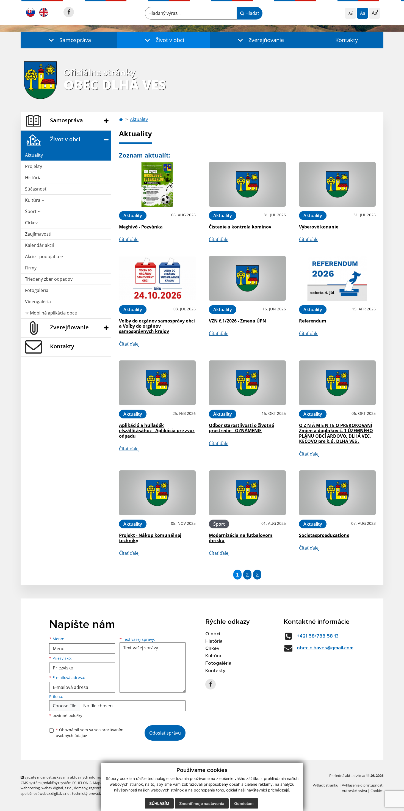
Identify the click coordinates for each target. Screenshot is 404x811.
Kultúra (33, 200)
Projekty (33, 166)
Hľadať (251, 13)
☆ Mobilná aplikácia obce (51, 313)
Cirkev (31, 223)
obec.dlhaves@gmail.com (325, 648)
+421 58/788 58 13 (318, 636)
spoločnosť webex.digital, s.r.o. (45, 793)
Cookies (376, 790)
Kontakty (346, 40)
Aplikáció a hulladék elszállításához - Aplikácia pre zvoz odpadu (157, 430)
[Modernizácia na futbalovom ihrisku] (247, 492)
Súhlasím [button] (159, 803)
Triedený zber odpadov (49, 279)
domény (80, 787)
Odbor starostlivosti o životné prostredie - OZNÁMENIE (241, 428)
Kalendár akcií (39, 245)
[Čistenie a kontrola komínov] (247, 184)
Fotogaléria (36, 290)
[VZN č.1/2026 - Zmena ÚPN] (247, 278)
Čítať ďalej (129, 239)
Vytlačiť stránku (325, 785)
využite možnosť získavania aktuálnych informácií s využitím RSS (76, 777)
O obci (212, 633)
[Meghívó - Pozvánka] (157, 184)
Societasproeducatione (324, 535)
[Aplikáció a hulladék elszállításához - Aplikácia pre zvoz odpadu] (157, 382)
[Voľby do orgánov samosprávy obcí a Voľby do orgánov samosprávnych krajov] (157, 278)
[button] (69, 40)
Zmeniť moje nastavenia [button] (201, 803)
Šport (31, 211)
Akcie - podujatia (42, 256)
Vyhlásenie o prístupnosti (362, 785)
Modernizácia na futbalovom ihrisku (240, 538)
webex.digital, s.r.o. (56, 787)
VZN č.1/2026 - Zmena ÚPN (237, 321)
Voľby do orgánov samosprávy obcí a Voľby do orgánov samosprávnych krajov (157, 326)
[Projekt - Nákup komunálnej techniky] (157, 492)
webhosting (30, 787)
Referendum (312, 321)
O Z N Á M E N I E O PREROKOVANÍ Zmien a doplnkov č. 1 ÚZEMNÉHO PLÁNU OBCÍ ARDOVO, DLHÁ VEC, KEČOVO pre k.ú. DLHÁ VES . (336, 433)
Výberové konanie (318, 227)
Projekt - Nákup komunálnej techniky (150, 538)
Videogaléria (38, 302)
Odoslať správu (165, 733)
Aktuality (34, 155)
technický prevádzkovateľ (93, 793)
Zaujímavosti (38, 234)
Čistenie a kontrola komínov (240, 227)
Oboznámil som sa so (89, 732)
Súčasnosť (35, 189)
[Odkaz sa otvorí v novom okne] (68, 12)
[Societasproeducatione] (337, 492)
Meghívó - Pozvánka (141, 227)
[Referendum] (337, 278)
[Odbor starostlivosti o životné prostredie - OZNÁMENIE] (247, 382)
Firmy (31, 268)
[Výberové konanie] (337, 184)
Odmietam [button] (244, 803)
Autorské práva (354, 790)
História (33, 178)
